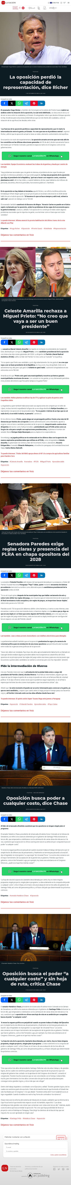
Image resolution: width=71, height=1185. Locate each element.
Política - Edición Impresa (35, 792)
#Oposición (25, 228)
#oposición (5, 465)
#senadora (28, 462)
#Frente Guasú (36, 228)
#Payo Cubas (52, 704)
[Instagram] (63, 1169)
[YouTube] (67, 1169)
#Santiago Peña (15, 1118)
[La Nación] (8, 2)
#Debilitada (48, 228)
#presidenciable (58, 462)
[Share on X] (12, 103)
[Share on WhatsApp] (19, 103)
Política (35, 71)
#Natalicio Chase (29, 1118)
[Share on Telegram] (26, 103)
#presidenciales (40, 704)
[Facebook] (54, 1169)
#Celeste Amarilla (16, 462)
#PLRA (36, 462)
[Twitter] (58, 1169)
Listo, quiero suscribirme (58, 1155)
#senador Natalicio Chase (19, 896)
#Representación (59, 228)
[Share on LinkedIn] (41, 103)
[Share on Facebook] (4, 103)
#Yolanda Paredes (26, 704)
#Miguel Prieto (45, 462)
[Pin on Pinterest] (34, 103)
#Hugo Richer (15, 228)
